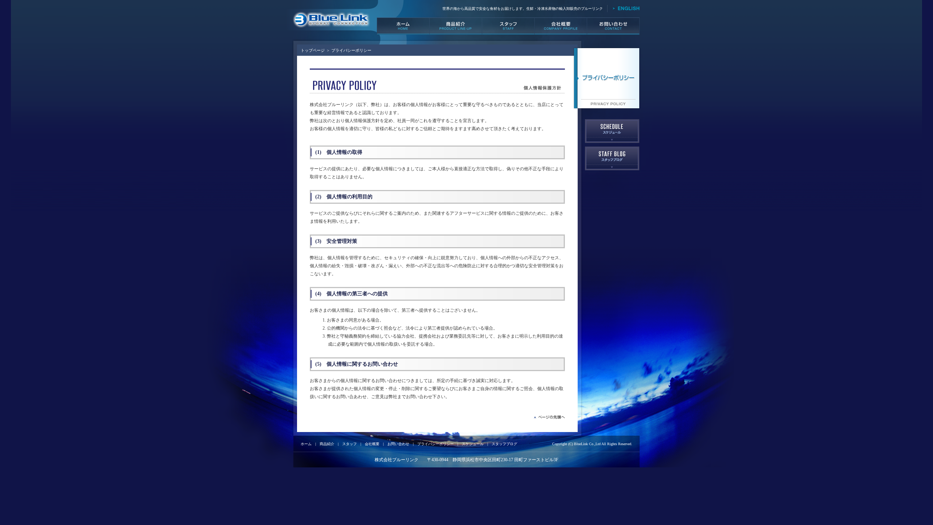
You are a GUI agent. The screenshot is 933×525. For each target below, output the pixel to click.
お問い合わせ (398, 444)
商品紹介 (327, 444)
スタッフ (349, 444)
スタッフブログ (504, 444)
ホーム (306, 444)
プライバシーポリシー (435, 444)
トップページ (313, 50)
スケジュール (473, 444)
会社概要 (372, 444)
